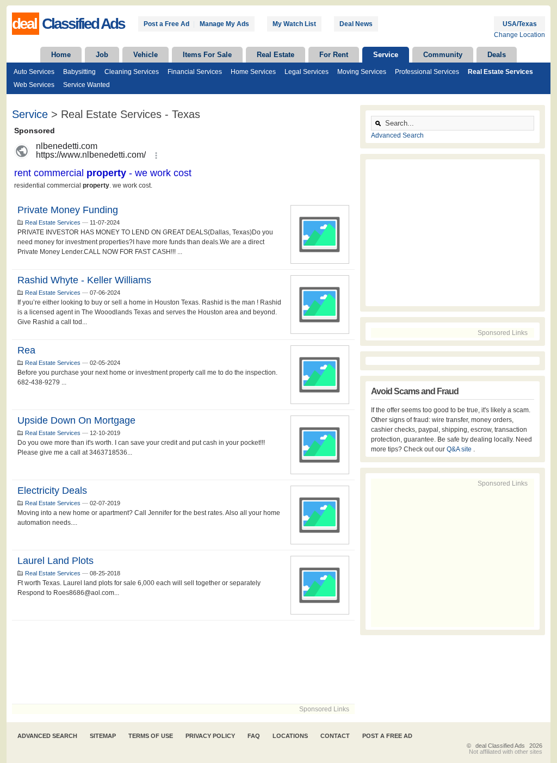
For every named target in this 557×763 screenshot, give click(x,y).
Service (385, 55)
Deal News (356, 24)
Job (102, 55)
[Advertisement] (183, 662)
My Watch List (294, 24)
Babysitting (79, 72)
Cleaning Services (131, 72)
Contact (335, 736)
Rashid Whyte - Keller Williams (84, 280)
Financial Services (195, 72)
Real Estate (275, 55)
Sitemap (103, 736)
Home (61, 55)
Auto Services (34, 72)
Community (442, 55)
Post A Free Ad (387, 736)
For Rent (333, 55)
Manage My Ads (224, 24)
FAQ (253, 736)
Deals (496, 55)
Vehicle (145, 55)
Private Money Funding (67, 209)
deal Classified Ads (500, 745)
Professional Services (427, 72)
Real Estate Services (500, 72)
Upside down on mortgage (76, 420)
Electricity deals (52, 490)
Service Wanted (86, 85)
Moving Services (361, 72)
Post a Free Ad (166, 24)
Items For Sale (207, 55)
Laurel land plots (55, 560)
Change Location (519, 35)
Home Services (253, 72)
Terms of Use (150, 736)
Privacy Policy (210, 736)
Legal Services (306, 72)
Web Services (34, 85)
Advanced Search (397, 135)
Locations (290, 736)
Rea (26, 350)
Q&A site (460, 449)
